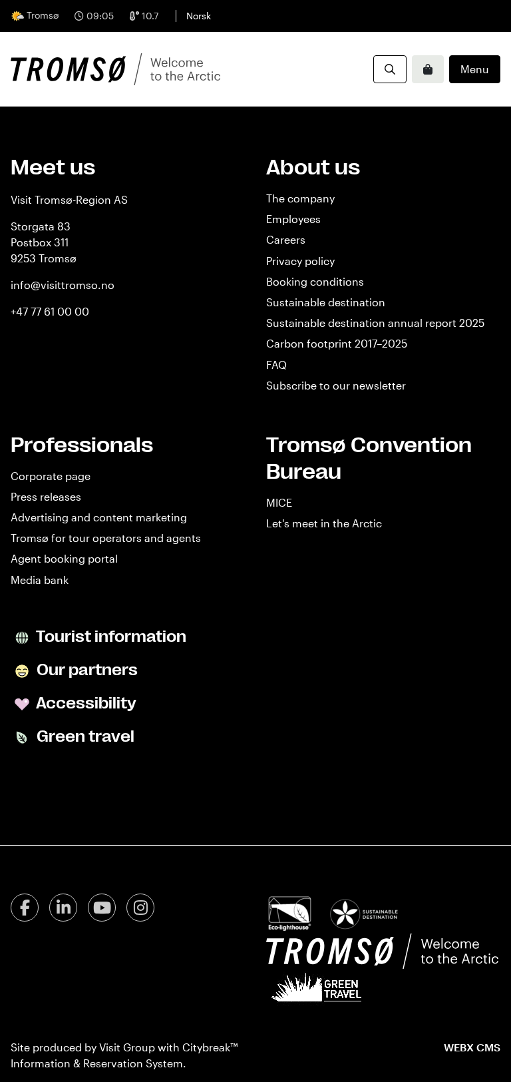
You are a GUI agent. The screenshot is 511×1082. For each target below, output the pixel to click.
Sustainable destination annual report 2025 (375, 322)
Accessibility (84, 703)
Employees (293, 218)
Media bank (40, 579)
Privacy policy (300, 260)
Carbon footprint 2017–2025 (336, 343)
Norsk (198, 15)
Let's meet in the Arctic (324, 523)
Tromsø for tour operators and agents (106, 537)
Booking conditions (315, 281)
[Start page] (115, 69)
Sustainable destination (325, 302)
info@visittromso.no (62, 284)
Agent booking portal (64, 558)
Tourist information (109, 636)
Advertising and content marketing (99, 517)
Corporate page (50, 475)
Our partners (85, 670)
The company (300, 198)
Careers (285, 239)
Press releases (46, 496)
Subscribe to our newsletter (336, 385)
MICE (279, 502)
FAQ (276, 364)
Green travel (83, 736)
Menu (474, 69)
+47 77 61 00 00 (50, 311)
